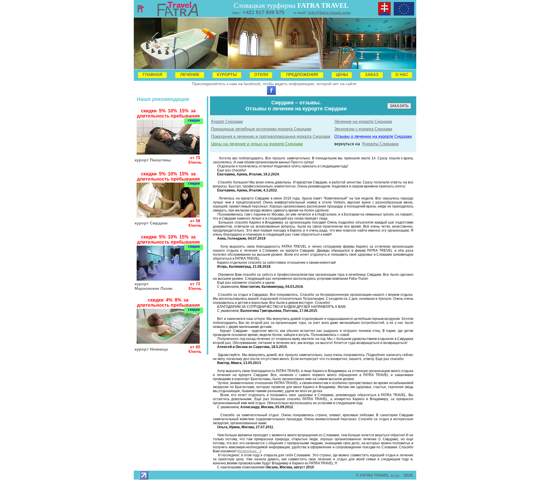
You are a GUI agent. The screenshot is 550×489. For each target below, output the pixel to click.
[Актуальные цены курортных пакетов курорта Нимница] (168, 342)
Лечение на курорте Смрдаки (363, 122)
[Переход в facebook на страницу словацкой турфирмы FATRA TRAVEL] (271, 93)
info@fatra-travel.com (329, 12)
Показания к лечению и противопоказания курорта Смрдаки (270, 136)
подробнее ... (249, 451)
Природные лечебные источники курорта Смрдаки (261, 129)
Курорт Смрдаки (227, 122)
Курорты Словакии (380, 144)
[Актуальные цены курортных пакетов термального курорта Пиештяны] (168, 152)
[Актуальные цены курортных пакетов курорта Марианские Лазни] (168, 279)
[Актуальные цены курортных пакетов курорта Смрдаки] (168, 216)
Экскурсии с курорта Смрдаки (363, 129)
